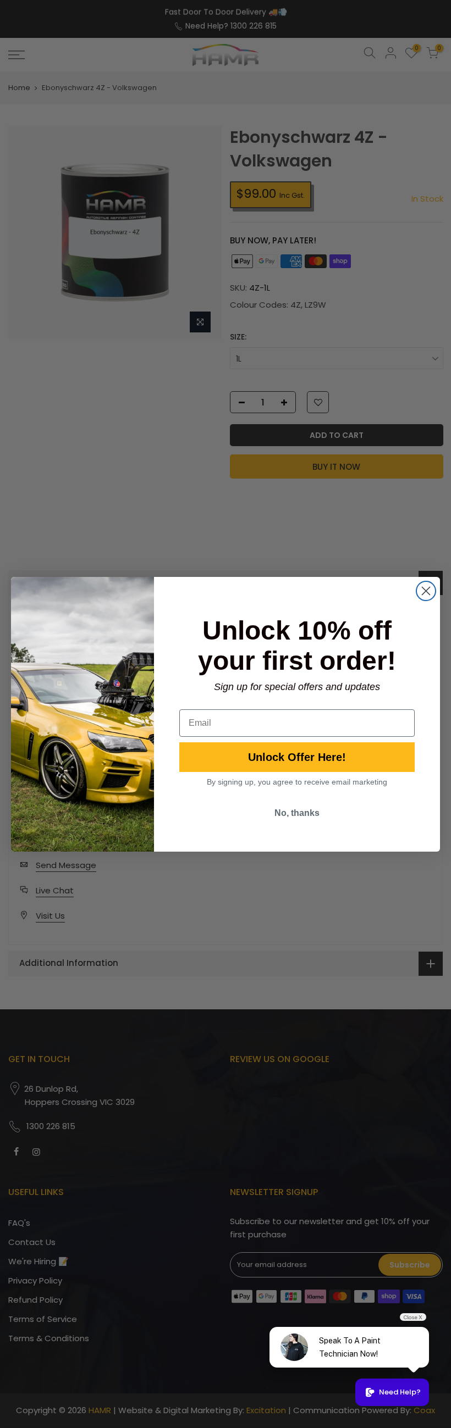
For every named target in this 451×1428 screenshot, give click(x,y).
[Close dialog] (426, 591)
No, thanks (297, 813)
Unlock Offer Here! (297, 757)
